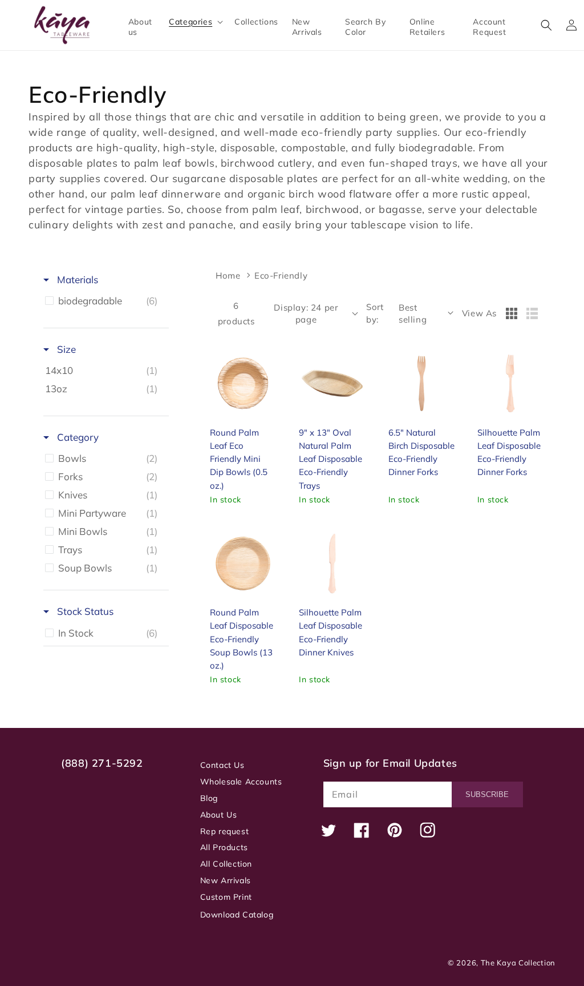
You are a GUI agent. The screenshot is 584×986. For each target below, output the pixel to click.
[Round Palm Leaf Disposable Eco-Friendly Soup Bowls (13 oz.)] (243, 563)
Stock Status (84, 611)
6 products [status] (236, 313)
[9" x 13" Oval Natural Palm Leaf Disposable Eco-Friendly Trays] (332, 383)
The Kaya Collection (518, 962)
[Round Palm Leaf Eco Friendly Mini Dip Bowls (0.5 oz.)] (243, 383)
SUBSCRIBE (487, 794)
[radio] (511, 313)
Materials (76, 279)
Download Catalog (237, 914)
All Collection (226, 864)
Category (77, 437)
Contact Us (222, 765)
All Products (224, 847)
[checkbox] (104, 301)
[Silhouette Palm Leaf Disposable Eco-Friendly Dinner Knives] (332, 563)
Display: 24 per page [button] (306, 313)
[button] (195, 22)
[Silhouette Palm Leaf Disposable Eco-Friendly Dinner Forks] (510, 383)
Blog (209, 798)
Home (228, 275)
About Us (218, 815)
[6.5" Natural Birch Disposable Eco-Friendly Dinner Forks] (421, 383)
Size (65, 349)
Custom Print (226, 897)
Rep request (224, 831)
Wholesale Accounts (241, 781)
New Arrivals (225, 880)
